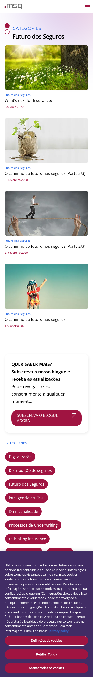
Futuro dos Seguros (26, 484)
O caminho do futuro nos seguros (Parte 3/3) (45, 173)
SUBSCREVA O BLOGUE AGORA (37, 418)
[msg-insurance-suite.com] (13, 8)
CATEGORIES (16, 443)
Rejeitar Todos (46, 654)
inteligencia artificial (27, 497)
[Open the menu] (87, 6)
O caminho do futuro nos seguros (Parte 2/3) (45, 246)
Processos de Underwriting (33, 525)
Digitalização (20, 456)
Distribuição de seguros (30, 470)
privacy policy (59, 631)
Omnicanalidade (23, 511)
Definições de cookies (46, 640)
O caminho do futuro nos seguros (35, 319)
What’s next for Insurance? (28, 100)
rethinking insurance (27, 538)
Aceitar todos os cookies (46, 668)
